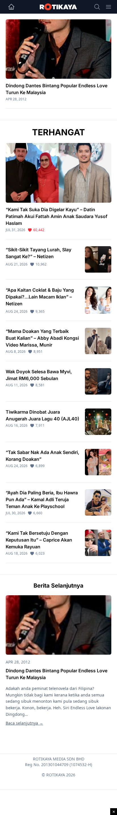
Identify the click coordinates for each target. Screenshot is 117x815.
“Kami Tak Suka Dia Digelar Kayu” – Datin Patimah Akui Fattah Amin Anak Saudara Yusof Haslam (56, 216)
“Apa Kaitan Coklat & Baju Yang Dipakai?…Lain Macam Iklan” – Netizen (40, 296)
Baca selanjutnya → (24, 723)
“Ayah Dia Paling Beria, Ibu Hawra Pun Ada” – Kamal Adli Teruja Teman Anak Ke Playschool (42, 499)
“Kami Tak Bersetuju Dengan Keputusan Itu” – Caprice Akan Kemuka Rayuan (39, 539)
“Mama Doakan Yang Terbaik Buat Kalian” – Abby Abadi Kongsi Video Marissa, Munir (42, 338)
